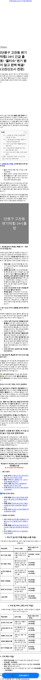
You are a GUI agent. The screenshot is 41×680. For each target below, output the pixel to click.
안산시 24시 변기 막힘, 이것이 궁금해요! (16, 153)
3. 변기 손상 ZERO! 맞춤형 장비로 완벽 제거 (16, 145)
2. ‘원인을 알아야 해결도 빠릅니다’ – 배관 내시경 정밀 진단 (16, 140)
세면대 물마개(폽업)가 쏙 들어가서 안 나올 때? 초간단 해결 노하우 (16, 521)
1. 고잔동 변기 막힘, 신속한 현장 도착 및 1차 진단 (15, 136)
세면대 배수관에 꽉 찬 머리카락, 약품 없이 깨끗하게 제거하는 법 (16, 527)
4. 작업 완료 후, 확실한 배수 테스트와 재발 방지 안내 (15, 149)
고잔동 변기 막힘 (7, 164)
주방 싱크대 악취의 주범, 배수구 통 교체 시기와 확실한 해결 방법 (16, 499)
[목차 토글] (24, 132)
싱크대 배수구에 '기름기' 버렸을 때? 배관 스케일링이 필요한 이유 (16, 505)
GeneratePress (25, 679)
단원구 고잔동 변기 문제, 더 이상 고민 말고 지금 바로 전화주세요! (13, 157)
